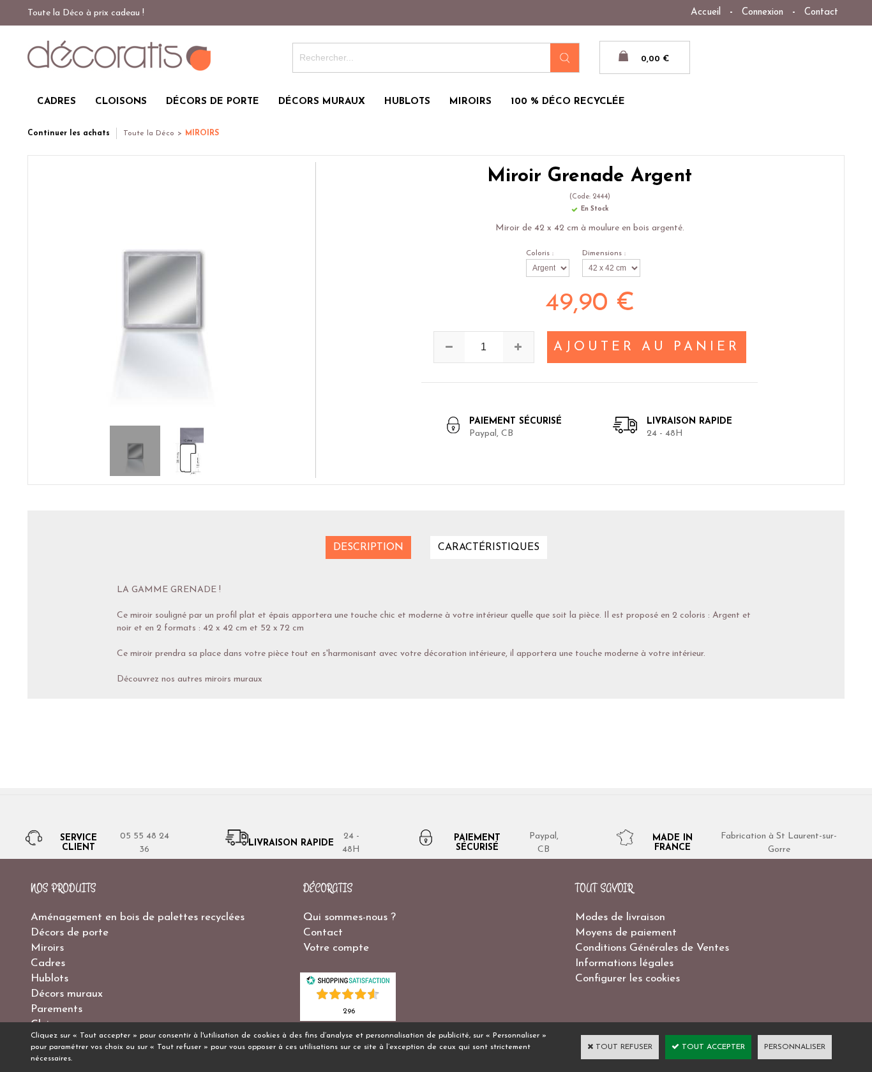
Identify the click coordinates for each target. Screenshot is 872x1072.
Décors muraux (67, 993)
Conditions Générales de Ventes (652, 947)
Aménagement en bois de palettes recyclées (137, 917)
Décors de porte (70, 932)
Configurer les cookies (627, 978)
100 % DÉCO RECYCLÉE (568, 102)
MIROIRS (470, 102)
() (349, 1010)
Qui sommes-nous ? (349, 917)
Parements (56, 1009)
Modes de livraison (620, 917)
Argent (726, 615)
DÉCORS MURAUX (321, 102)
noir (124, 628)
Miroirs (47, 947)
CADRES (56, 102)
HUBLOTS (407, 102)
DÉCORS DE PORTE (212, 102)
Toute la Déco (148, 133)
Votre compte (336, 947)
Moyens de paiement (626, 932)
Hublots (49, 978)
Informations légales (624, 963)
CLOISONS (121, 102)
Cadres (48, 963)
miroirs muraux (233, 679)
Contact (821, 12)
